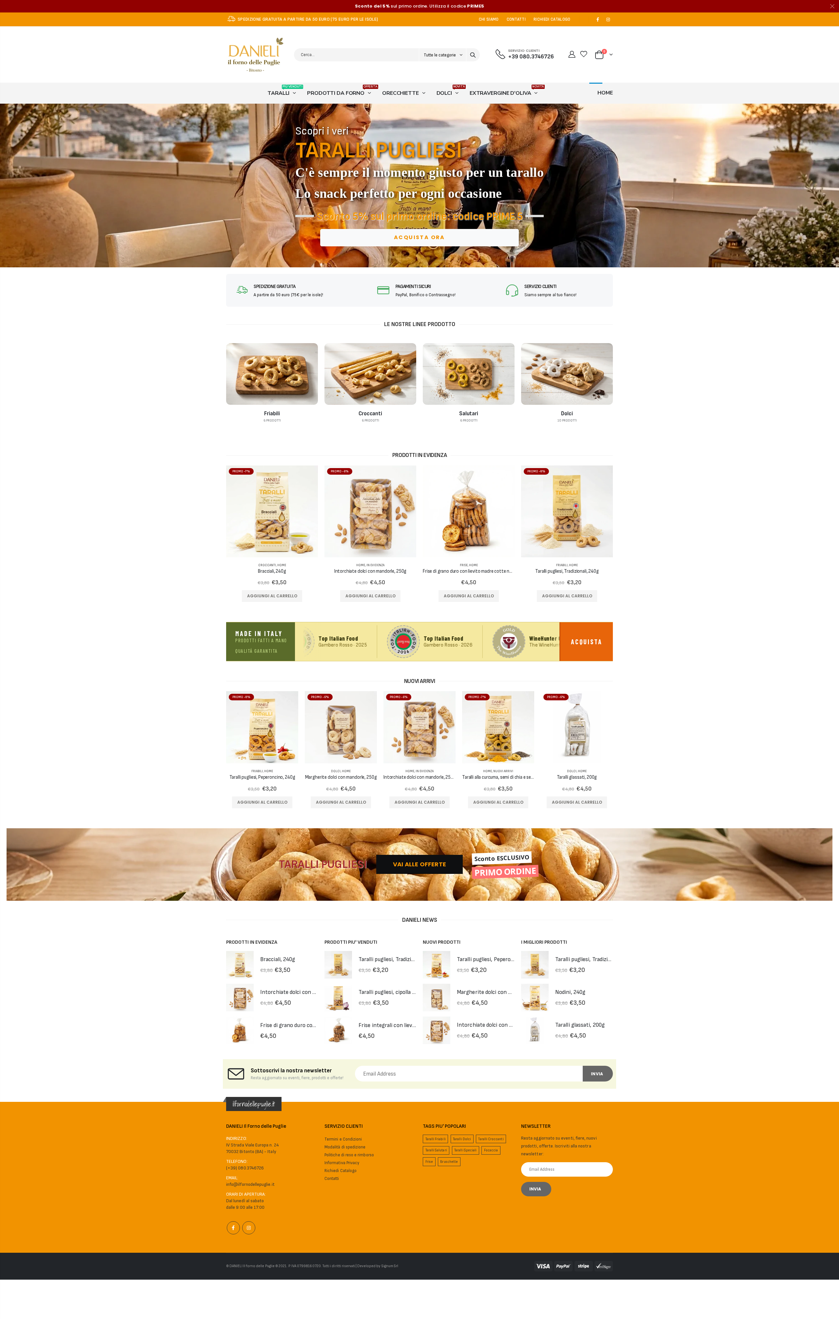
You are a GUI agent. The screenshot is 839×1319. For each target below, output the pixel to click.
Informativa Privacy (341, 1162)
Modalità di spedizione (344, 1147)
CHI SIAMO (489, 19)
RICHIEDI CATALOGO (552, 19)
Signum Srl (390, 1266)
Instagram (248, 1227)
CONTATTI (516, 19)
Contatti (331, 1178)
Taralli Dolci (462, 1139)
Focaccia (491, 1150)
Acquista (586, 642)
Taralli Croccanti (490, 1139)
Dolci (336, 771)
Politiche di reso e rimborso (349, 1155)
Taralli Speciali (465, 1150)
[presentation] (7, 185)
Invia (597, 1074)
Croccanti (267, 565)
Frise (464, 565)
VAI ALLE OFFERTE (419, 864)
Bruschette (449, 1162)
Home (281, 565)
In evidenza (375, 565)
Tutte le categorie (440, 55)
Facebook (233, 1227)
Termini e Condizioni (343, 1139)
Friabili (562, 565)
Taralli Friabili (435, 1139)
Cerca (473, 54)
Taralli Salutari (436, 1150)
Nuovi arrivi (503, 771)
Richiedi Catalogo (340, 1170)
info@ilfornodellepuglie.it (250, 1184)
